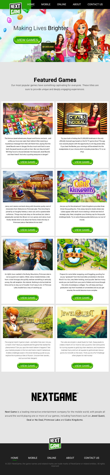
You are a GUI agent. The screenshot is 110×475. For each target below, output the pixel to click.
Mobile (45, 4)
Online (61, 4)
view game (27, 162)
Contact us (95, 4)
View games (27, 40)
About (77, 4)
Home (31, 4)
